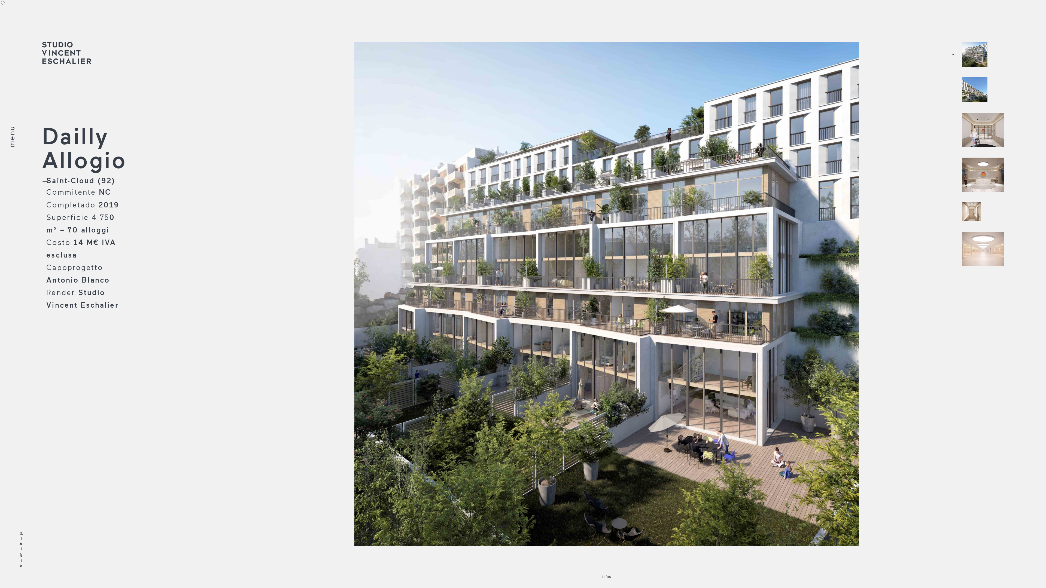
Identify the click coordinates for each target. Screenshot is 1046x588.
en (21, 555)
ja (21, 533)
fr (21, 566)
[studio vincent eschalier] (66, 53)
